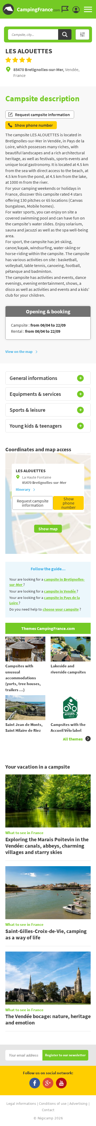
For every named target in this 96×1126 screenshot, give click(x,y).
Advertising (78, 1104)
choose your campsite (61, 609)
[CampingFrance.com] (48, 9)
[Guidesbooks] (66, 9)
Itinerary (23, 489)
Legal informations (21, 1104)
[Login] (77, 10)
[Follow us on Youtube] (61, 1083)
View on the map (19, 351)
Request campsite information (42, 114)
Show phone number (68, 503)
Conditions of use (52, 1104)
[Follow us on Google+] (48, 1083)
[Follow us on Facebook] (34, 1083)
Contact (48, 1110)
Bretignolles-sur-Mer (49, 482)
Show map (48, 528)
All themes (73, 739)
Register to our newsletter (65, 1055)
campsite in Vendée (60, 591)
